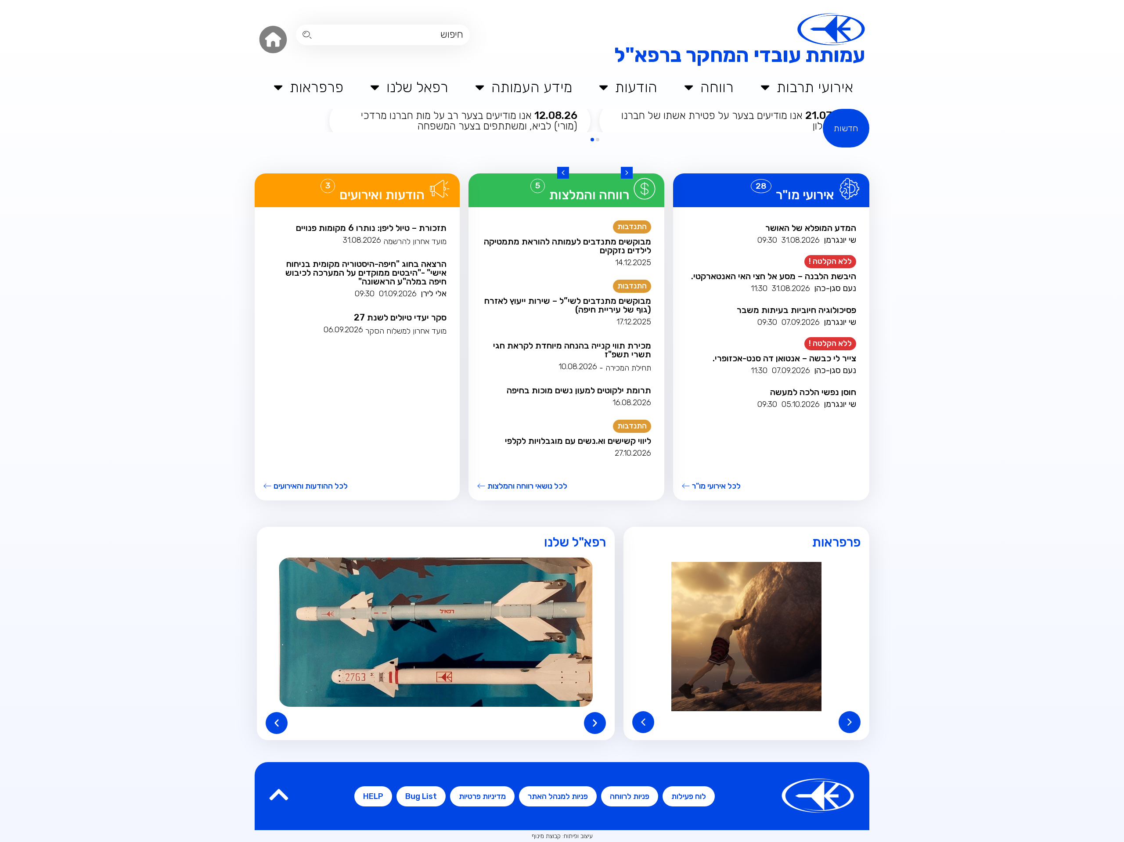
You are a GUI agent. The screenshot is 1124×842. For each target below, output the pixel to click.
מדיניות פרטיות (482, 796)
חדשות (846, 128)
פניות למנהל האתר (558, 796)
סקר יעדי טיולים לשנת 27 (400, 317)
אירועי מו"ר (805, 195)
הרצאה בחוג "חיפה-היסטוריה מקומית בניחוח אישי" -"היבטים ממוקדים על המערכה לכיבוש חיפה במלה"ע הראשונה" (366, 273)
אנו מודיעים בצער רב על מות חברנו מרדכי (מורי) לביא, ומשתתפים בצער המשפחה (469, 120)
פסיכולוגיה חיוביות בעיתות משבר (796, 310)
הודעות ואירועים (382, 195)
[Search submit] (307, 35)
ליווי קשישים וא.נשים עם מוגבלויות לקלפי (578, 440)
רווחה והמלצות (589, 195)
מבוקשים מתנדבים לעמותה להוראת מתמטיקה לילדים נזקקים (567, 245)
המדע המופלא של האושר (810, 228)
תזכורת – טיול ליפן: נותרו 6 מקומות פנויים (371, 228)
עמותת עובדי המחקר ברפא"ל (739, 55)
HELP (373, 796)
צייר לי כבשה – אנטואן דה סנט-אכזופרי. (784, 358)
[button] (627, 173)
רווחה (717, 87)
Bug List (421, 796)
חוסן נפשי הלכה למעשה (813, 392)
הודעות (636, 87)
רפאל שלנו (417, 87)
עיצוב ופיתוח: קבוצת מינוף (562, 836)
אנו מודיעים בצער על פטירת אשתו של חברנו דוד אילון (734, 120)
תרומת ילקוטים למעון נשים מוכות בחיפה (579, 390)
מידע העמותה (532, 87)
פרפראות (316, 87)
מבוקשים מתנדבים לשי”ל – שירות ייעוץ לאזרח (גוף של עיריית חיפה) (567, 305)
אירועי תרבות (815, 87)
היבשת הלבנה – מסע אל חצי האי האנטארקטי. (773, 276)
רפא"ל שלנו (575, 542)
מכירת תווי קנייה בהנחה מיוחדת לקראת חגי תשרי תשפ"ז (572, 350)
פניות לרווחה (629, 796)
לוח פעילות (688, 796)
